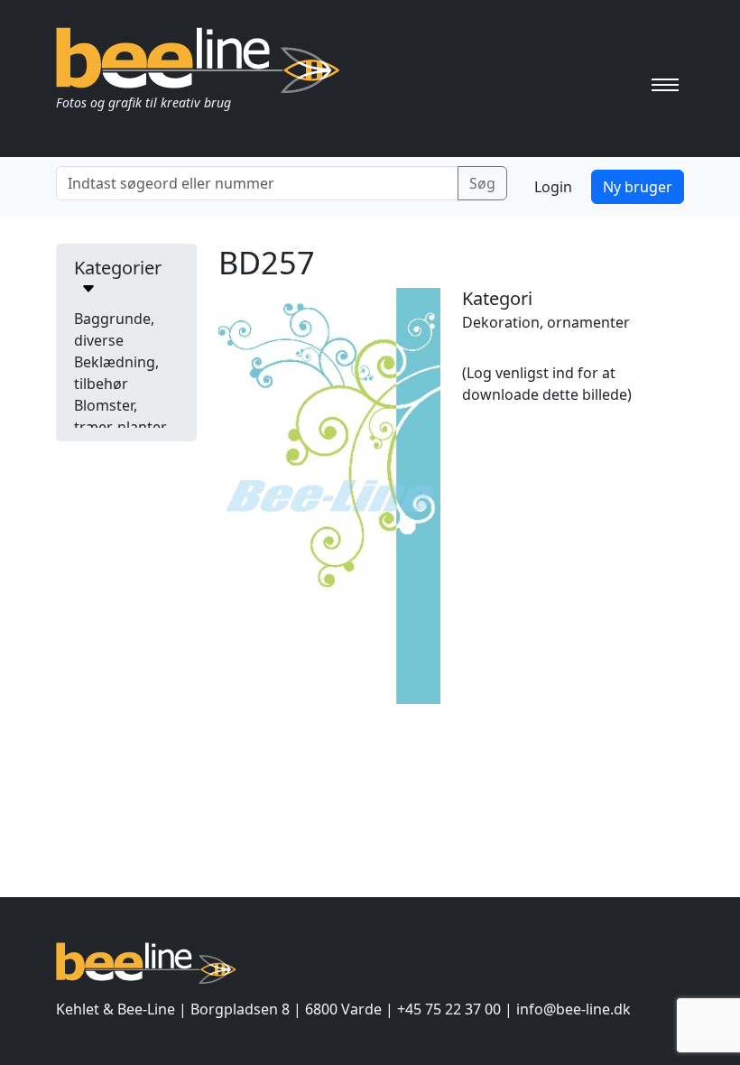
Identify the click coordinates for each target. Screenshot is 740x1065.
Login (553, 187)
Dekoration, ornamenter (546, 322)
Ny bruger (637, 187)
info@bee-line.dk (573, 1009)
